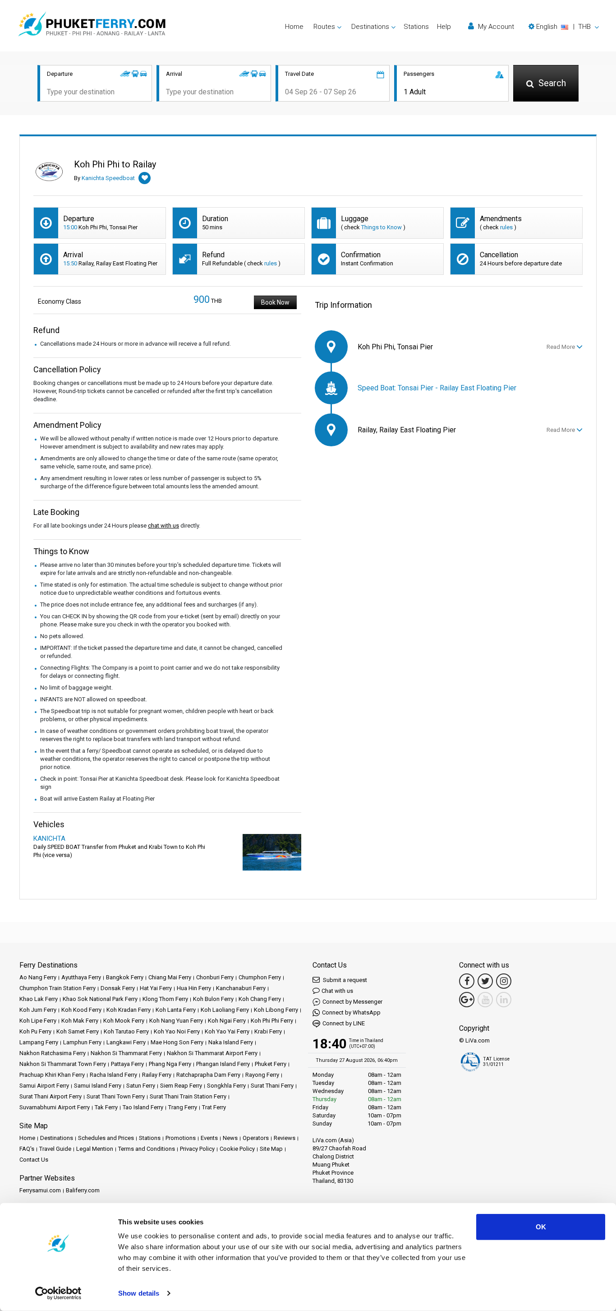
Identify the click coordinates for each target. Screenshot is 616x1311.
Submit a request (344, 980)
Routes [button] (324, 27)
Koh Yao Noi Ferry (177, 1031)
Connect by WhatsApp (351, 1012)
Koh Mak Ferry (79, 1020)
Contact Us (33, 1159)
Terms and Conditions (146, 1148)
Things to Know (381, 227)
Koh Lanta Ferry (176, 1009)
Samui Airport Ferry (44, 1085)
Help (444, 27)
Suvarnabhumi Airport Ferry (54, 1107)
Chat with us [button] (337, 990)
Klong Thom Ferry (165, 999)
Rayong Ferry (262, 1074)
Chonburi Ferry (215, 977)
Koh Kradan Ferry (128, 1009)
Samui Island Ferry (97, 1085)
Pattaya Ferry (127, 1064)
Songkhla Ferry (226, 1085)
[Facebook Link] (466, 981)
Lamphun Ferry (82, 1042)
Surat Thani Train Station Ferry (188, 1096)
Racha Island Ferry (113, 1074)
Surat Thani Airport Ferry (50, 1096)
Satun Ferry (140, 1085)
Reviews (284, 1138)
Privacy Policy (197, 1148)
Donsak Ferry (118, 988)
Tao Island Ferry (143, 1107)
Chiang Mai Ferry (169, 977)
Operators (256, 1138)
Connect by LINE (343, 1023)
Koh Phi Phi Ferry (272, 1020)
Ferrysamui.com (40, 1190)
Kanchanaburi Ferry (241, 988)
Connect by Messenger (352, 1001)
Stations (416, 27)
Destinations (56, 1138)
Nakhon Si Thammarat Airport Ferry (212, 1053)
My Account (495, 27)
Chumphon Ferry (260, 977)
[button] (564, 27)
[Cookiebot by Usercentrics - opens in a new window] (58, 1293)
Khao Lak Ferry (38, 999)
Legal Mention (94, 1148)
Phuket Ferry (270, 1064)
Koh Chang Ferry (260, 999)
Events (209, 1138)
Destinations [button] (370, 27)
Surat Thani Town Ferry (116, 1096)
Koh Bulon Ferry (213, 999)
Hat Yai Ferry (156, 988)
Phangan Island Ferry (223, 1064)
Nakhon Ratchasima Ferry (52, 1053)
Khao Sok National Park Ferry (100, 999)
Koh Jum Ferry (37, 1009)
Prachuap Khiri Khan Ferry (52, 1074)
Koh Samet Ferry (77, 1031)
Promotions (180, 1138)
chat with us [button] (163, 525)
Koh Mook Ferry (123, 1020)
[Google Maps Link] (466, 999)
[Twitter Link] (485, 981)
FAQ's (26, 1148)
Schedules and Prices (106, 1138)
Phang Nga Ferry (170, 1064)
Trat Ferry (214, 1107)
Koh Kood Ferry (81, 1009)
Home (294, 27)
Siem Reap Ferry (181, 1085)
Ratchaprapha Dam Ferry (208, 1074)
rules (506, 227)
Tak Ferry (106, 1107)
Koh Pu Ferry (35, 1031)
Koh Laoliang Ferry (225, 1009)
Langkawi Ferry (126, 1042)
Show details (138, 1293)
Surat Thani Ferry (272, 1085)
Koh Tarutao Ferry (126, 1031)
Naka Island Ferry (230, 1042)
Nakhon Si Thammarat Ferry (126, 1053)
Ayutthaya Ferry (81, 977)
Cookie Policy (237, 1148)
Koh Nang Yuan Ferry (176, 1020)
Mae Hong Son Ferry (177, 1042)
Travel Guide (55, 1148)
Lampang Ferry (38, 1042)
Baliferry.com (83, 1190)
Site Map (271, 1148)
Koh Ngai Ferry (227, 1020)
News (230, 1138)
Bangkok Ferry (124, 977)
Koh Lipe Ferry (37, 1020)
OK (541, 1227)
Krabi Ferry (268, 1031)
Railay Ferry (156, 1074)
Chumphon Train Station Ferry (57, 988)
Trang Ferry (182, 1107)
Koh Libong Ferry (276, 1009)
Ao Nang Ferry (37, 977)
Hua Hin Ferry (194, 988)
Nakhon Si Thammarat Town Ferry (62, 1064)
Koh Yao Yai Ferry (227, 1031)
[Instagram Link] (503, 981)
